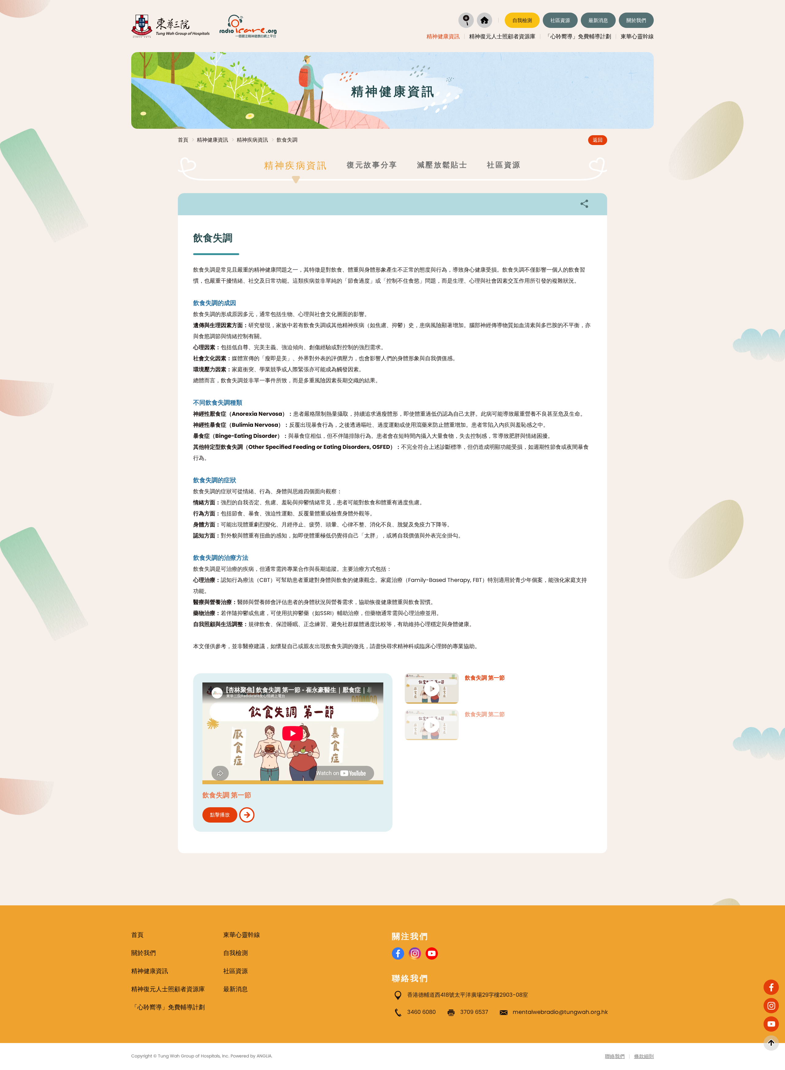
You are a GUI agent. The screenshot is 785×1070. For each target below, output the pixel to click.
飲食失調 (287, 139)
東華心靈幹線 (637, 36)
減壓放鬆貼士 (442, 165)
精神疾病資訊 (252, 139)
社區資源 (560, 20)
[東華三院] (170, 26)
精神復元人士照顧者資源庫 (502, 36)
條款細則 (644, 1056)
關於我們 (636, 20)
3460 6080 (421, 1012)
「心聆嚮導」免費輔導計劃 (578, 36)
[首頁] (484, 20)
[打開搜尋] (466, 20)
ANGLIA (264, 1056)
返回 (598, 139)
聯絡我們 (615, 1056)
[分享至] (584, 203)
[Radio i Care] (248, 26)
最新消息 (598, 20)
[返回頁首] (771, 1043)
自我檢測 (522, 20)
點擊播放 (220, 814)
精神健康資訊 (443, 36)
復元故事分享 (372, 165)
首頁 (183, 139)
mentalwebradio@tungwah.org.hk (560, 1012)
